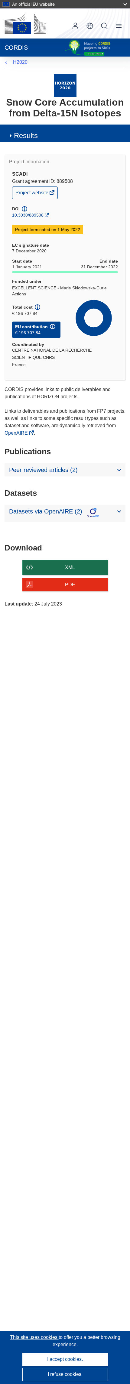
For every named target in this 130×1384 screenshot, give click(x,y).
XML (70, 567)
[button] (89, 25)
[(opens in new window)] (25, 23)
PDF (70, 584)
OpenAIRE (17, 433)
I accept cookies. (65, 1359)
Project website (32, 194)
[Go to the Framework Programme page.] (65, 85)
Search (104, 25)
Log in (75, 25)
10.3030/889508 (28, 215)
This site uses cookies (34, 1337)
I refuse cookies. (65, 1374)
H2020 (20, 62)
